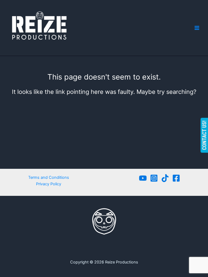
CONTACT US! (204, 135)
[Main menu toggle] (197, 28)
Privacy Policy (48, 184)
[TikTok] (165, 178)
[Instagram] (154, 178)
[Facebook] (176, 178)
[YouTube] (143, 178)
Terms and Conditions (48, 177)
